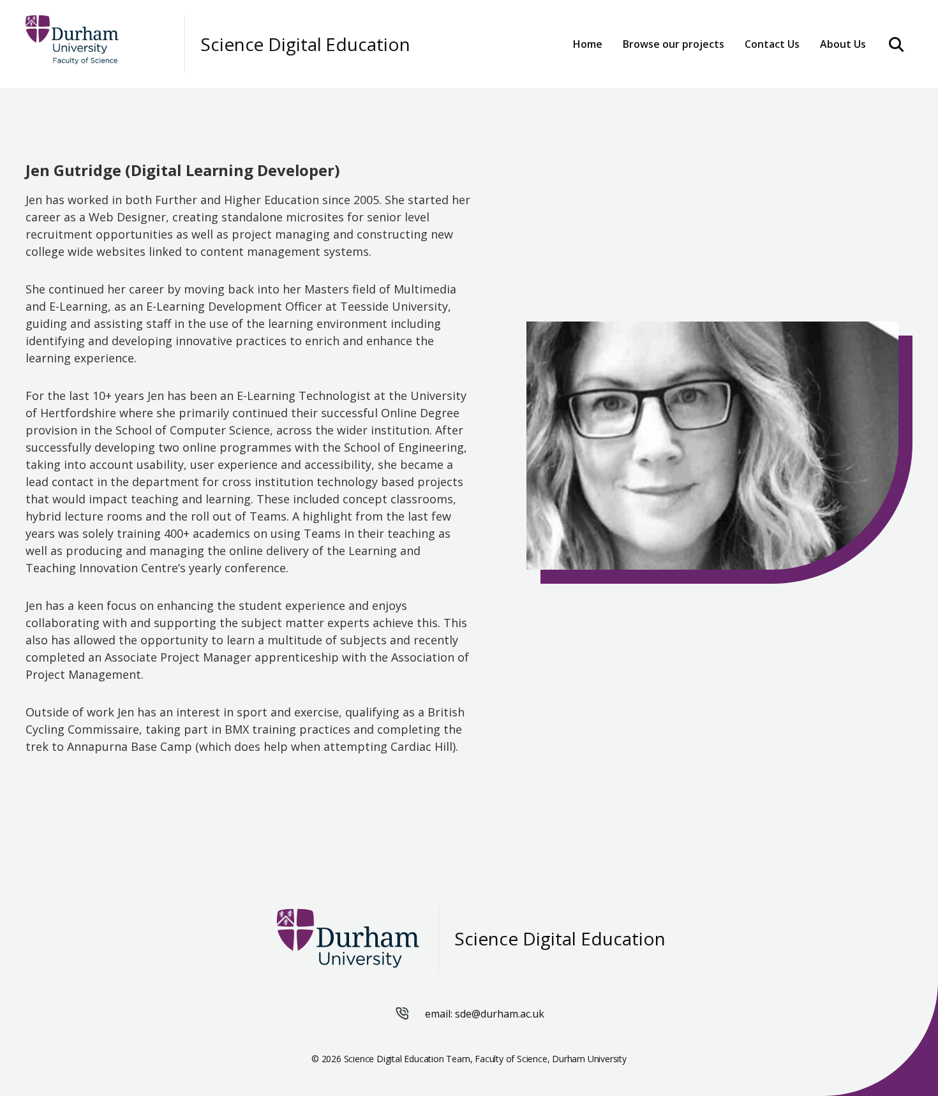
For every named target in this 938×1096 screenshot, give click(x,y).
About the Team (773, 80)
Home (587, 44)
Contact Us (772, 44)
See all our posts (668, 80)
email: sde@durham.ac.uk (484, 1014)
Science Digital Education (305, 44)
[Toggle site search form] (896, 44)
